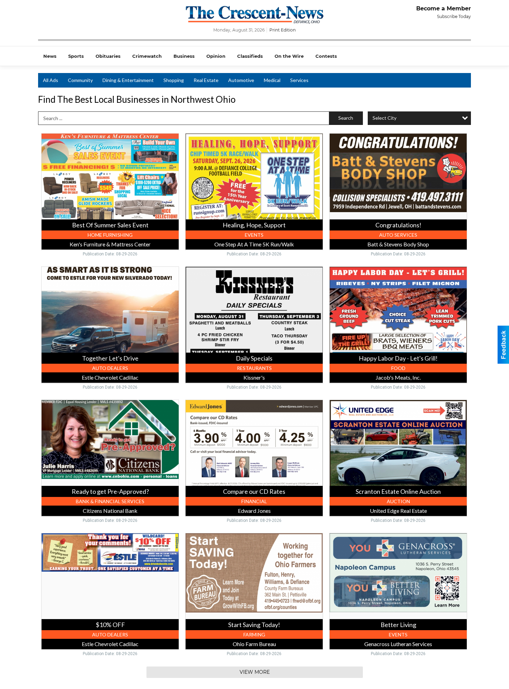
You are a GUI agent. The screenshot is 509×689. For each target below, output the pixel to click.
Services (299, 80)
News (49, 56)
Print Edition (282, 30)
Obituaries (108, 56)
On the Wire (289, 56)
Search (345, 118)
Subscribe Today (454, 16)
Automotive (241, 80)
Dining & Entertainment (128, 80)
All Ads (50, 80)
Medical (272, 80)
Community (80, 80)
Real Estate (206, 80)
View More (255, 672)
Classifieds (250, 56)
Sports (76, 56)
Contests (326, 56)
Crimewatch (147, 56)
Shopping (173, 80)
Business (184, 56)
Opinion (215, 56)
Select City (384, 118)
